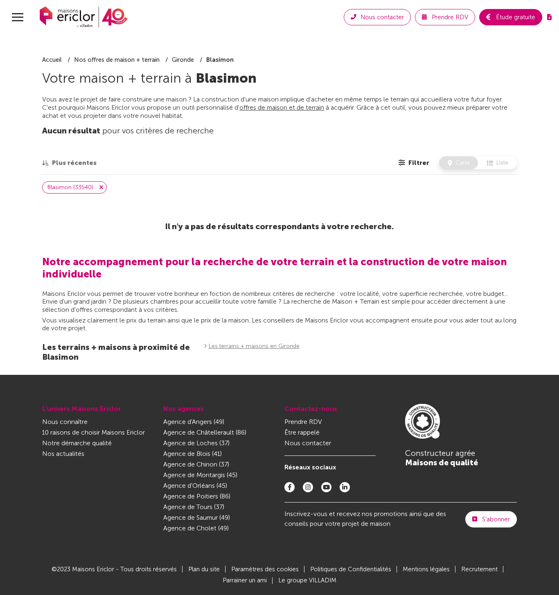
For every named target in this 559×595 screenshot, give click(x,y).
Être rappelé (302, 432)
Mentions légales (426, 569)
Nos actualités (63, 454)
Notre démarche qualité (77, 443)
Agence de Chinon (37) (196, 464)
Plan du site (204, 569)
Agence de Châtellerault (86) (204, 432)
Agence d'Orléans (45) (195, 485)
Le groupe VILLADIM (307, 580)
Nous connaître (65, 422)
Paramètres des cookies (265, 569)
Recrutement (479, 569)
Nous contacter (307, 443)
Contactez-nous (310, 408)
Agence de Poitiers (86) (196, 496)
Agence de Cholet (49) (196, 528)
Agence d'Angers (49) (193, 422)
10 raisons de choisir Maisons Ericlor (93, 432)
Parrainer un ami (245, 580)
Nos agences (183, 408)
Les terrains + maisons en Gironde (254, 346)
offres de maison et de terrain (281, 107)
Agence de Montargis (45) (200, 475)
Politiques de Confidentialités (350, 569)
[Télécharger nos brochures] (549, 17)
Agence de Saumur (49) (196, 517)
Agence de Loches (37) (196, 443)
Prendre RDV (303, 422)
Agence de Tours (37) (193, 507)
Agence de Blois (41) (192, 454)
